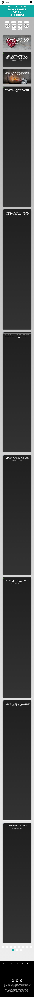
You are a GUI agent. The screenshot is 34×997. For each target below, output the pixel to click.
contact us (17, 974)
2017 (20, 27)
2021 (20, 24)
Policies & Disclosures (17, 972)
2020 (26, 24)
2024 (26, 22)
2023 (7, 24)
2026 (13, 22)
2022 (13, 24)
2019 (7, 27)
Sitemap (17, 968)
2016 (26, 27)
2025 (20, 22)
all (7, 22)
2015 (13, 29)
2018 (13, 27)
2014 (20, 29)
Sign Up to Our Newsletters (17, 970)
